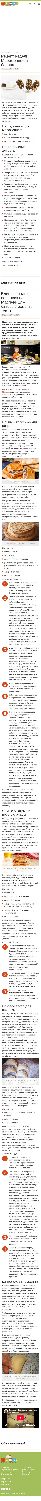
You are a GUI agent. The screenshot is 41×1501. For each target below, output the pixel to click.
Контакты (5, 1484)
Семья (10, 53)
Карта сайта (6, 1481)
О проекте (5, 1478)
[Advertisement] (20, 29)
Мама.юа (4, 53)
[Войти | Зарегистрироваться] (34, 3)
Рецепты (16, 53)
